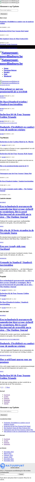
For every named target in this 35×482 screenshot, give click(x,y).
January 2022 (8, 457)
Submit (21, 474)
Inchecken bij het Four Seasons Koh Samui (14, 31)
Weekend (7, 76)
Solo (5, 74)
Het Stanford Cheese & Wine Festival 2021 (14, 39)
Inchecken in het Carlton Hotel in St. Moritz (16, 142)
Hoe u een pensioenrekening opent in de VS (14, 166)
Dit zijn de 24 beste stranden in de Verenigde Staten (17, 231)
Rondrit (7, 72)
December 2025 (9, 452)
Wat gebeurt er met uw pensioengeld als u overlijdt (13, 90)
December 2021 (9, 459)
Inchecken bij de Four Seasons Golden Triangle (15, 115)
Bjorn (2, 95)
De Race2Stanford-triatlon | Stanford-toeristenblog (14, 103)
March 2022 (7, 453)
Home (6, 68)
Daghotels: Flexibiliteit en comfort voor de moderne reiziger (17, 128)
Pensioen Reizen (10, 70)
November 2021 (9, 460)
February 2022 (8, 455)
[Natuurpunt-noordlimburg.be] (17, 58)
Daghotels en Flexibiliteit (8, 123)
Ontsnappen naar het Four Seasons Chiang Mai (16, 173)
